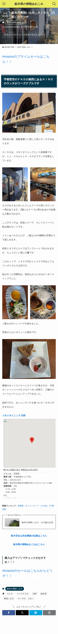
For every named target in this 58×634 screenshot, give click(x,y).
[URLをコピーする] (49, 612)
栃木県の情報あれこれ (29, 3)
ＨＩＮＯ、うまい (25, 598)
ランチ (10, 594)
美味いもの (9, 598)
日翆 (35, 594)
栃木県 (44, 594)
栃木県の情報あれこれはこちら (29, 544)
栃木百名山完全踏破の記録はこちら (29, 535)
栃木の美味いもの (14, 22)
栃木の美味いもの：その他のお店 (37, 522)
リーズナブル (23, 594)
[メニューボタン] (4, 4)
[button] (8, 612)
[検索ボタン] (54, 4)
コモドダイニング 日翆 (13, 415)
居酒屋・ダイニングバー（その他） (33, 506)
